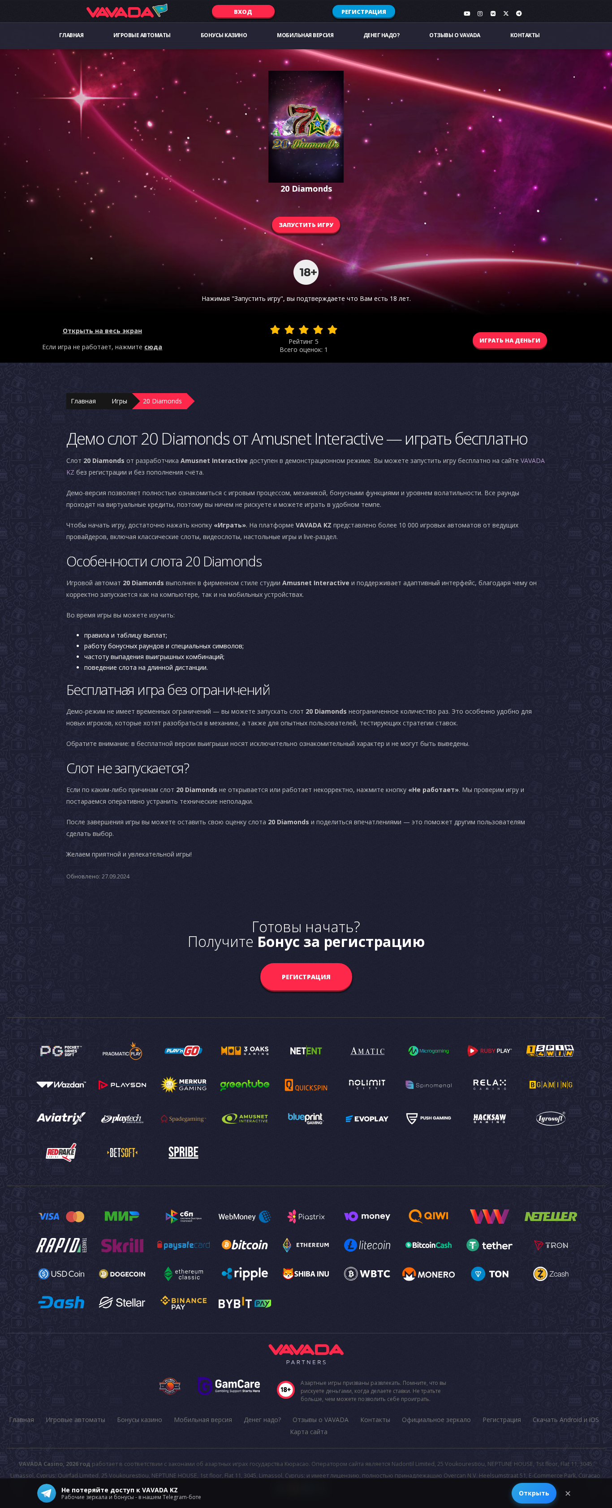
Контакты (525, 35)
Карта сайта (309, 1431)
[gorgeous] (332, 329)
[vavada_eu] (506, 13)
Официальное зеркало (436, 1419)
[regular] (304, 329)
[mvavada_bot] (519, 13)
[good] (318, 329)
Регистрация (363, 12)
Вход (243, 12)
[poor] (289, 329)
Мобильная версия (305, 35)
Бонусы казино (224, 35)
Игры (119, 401)
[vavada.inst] (480, 13)
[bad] (275, 329)
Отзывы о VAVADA (454, 35)
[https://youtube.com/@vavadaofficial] (467, 13)
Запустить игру (306, 225)
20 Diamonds (162, 401)
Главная (71, 35)
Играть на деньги (509, 340)
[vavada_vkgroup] (493, 13)
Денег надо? (381, 35)
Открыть (534, 1493)
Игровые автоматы (142, 35)
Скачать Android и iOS (566, 1419)
